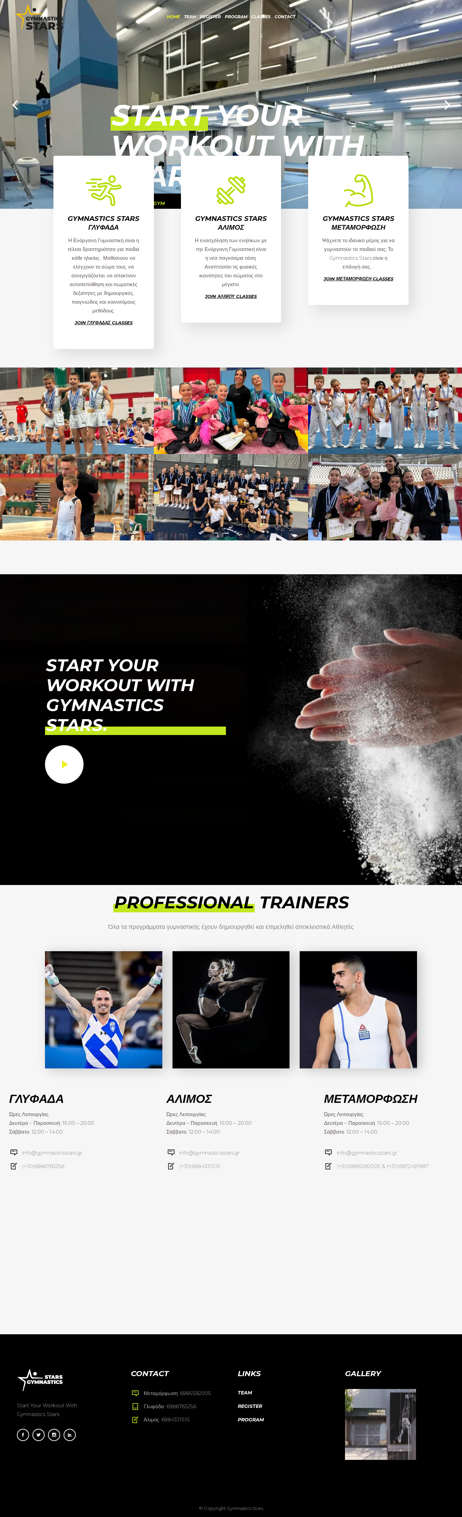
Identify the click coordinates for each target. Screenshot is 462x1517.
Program (251, 1420)
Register (250, 1406)
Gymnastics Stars (245, 1508)
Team (245, 1393)
